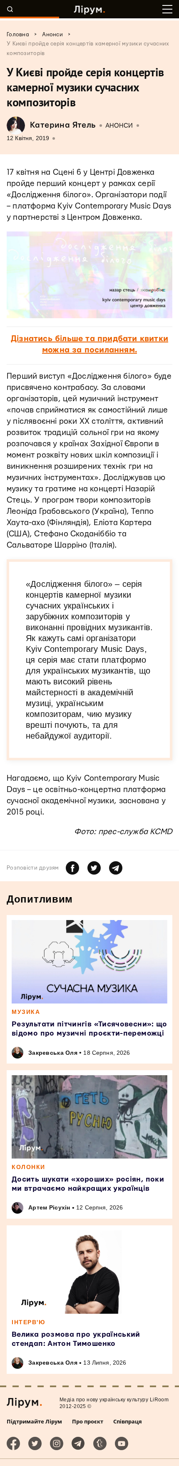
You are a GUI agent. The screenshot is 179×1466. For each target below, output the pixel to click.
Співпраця (127, 1421)
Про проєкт (87, 1421)
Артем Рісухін (49, 1207)
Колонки (28, 1167)
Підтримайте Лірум (34, 1421)
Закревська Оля (52, 1052)
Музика (26, 1011)
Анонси (119, 126)
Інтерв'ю (28, 1322)
